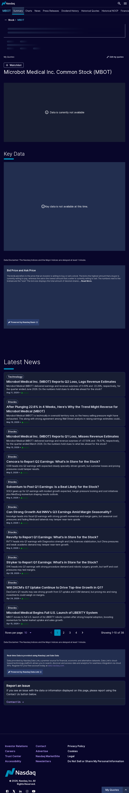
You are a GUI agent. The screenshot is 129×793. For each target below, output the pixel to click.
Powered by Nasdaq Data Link (25, 672)
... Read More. (85, 281)
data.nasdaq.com (56, 665)
